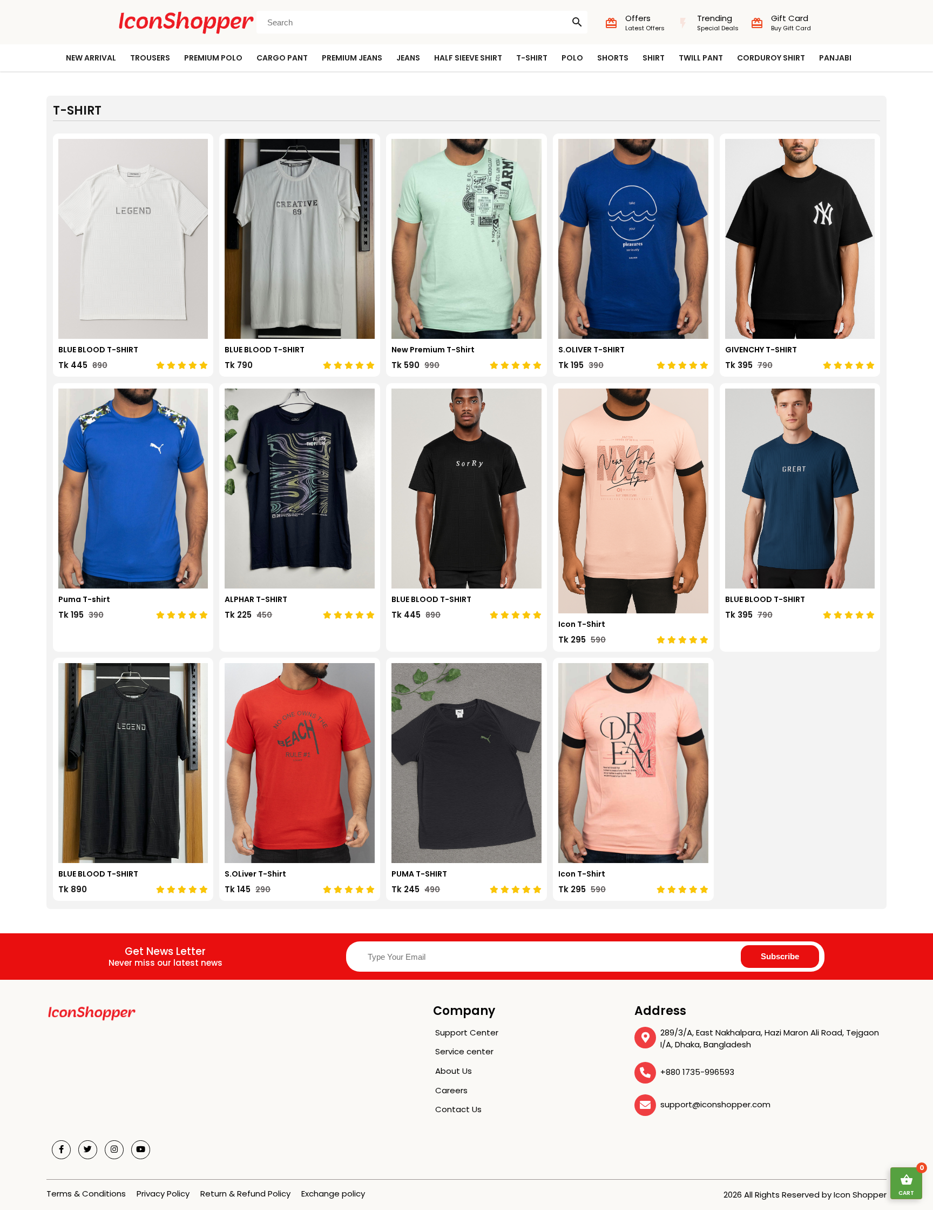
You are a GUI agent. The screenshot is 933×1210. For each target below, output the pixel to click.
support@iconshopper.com (715, 1104)
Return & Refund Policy (245, 1193)
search (577, 22)
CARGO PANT (282, 57)
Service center (464, 1051)
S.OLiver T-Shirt (255, 873)
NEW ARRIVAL (91, 57)
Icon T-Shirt (581, 624)
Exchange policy (333, 1193)
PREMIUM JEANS (352, 57)
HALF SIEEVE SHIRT (468, 57)
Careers (451, 1090)
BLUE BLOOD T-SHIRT (98, 349)
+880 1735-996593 (697, 1072)
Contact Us (458, 1109)
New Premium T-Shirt (433, 349)
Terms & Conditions (86, 1193)
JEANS (408, 57)
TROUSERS (150, 57)
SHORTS (612, 57)
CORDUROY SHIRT (771, 57)
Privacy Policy (163, 1193)
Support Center (466, 1032)
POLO (572, 57)
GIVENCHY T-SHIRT (761, 349)
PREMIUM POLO (213, 57)
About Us (453, 1071)
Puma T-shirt (84, 599)
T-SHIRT (531, 57)
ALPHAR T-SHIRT (256, 599)
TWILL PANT (701, 57)
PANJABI (835, 57)
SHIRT (654, 57)
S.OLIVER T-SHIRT (591, 349)
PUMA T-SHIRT (419, 873)
